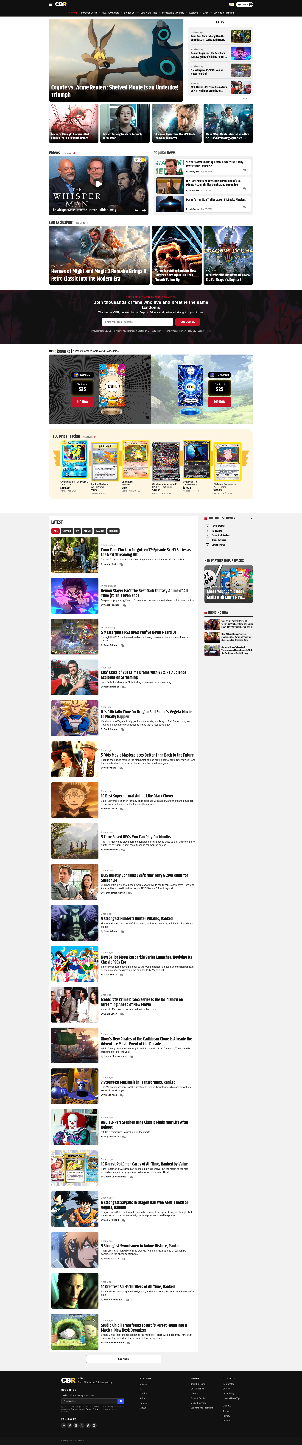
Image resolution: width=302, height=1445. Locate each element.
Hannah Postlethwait (114, 893)
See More (67, 153)
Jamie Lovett (110, 1014)
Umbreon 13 (190, 481)
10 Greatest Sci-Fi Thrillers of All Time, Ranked (138, 1287)
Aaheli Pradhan (111, 605)
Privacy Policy (186, 331)
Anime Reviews (219, 540)
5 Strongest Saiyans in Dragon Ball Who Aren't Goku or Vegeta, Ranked (144, 1205)
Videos (143, 1407)
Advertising (228, 1393)
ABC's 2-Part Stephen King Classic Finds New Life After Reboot (144, 1125)
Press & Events (198, 1398)
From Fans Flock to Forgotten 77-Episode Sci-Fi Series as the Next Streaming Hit (207, 39)
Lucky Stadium (99, 484)
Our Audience (197, 1388)
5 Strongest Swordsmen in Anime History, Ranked (141, 1246)
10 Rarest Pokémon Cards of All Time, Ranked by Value (144, 1164)
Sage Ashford (110, 645)
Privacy (226, 1416)
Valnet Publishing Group (100, 1382)
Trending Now (218, 612)
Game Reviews (218, 545)
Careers (226, 1388)
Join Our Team (198, 1384)
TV (141, 1388)
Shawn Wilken (111, 849)
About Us (195, 1393)
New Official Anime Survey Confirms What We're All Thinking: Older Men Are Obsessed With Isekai (236, 637)
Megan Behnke (111, 687)
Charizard (127, 481)
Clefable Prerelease (224, 484)
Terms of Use (170, 331)
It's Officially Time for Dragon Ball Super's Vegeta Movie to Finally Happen (146, 714)
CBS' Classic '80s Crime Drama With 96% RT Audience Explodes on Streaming (209, 90)
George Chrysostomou (115, 1056)
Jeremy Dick (194, 172)
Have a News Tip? (232, 1398)
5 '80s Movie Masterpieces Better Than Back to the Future (147, 755)
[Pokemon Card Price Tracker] (231, 4)
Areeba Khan (110, 809)
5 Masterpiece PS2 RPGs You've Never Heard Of (207, 72)
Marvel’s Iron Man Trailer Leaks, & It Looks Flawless (216, 200)
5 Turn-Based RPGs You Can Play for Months (136, 837)
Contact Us (228, 1384)
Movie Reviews (218, 526)
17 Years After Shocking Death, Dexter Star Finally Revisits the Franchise (214, 164)
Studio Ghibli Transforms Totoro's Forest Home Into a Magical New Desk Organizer (144, 1328)
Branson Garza (111, 1258)
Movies (143, 1384)
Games (143, 1403)
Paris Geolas (110, 974)
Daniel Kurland (111, 1220)
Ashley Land (110, 768)
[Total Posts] (244, 169)
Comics (143, 1393)
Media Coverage (198, 1403)
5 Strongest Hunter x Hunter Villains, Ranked (137, 919)
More (246, 98)
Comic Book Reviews (221, 535)
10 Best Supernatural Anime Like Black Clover (137, 796)
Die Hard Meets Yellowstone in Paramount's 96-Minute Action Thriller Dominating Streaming (213, 183)
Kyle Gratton (194, 209)
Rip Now (82, 402)
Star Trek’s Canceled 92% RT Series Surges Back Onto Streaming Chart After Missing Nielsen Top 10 (237, 624)
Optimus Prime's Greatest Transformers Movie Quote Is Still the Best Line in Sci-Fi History (236, 650)
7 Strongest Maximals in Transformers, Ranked (138, 1082)
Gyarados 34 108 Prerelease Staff (79, 481)
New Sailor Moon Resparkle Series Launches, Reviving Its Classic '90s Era (146, 960)
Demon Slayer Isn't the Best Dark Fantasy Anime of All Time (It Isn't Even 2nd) (208, 56)
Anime (143, 1398)
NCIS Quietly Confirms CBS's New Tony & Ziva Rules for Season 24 (144, 878)
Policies (226, 1420)
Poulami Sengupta (113, 1299)
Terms (226, 1411)
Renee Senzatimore (114, 1343)
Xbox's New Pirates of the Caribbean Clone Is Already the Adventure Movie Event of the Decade (146, 1042)
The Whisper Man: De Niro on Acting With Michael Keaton (89, 210)
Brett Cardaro (110, 729)
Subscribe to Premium (202, 1407)
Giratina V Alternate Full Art (167, 484)
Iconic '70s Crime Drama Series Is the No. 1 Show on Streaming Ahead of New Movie (142, 1002)
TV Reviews (217, 531)
